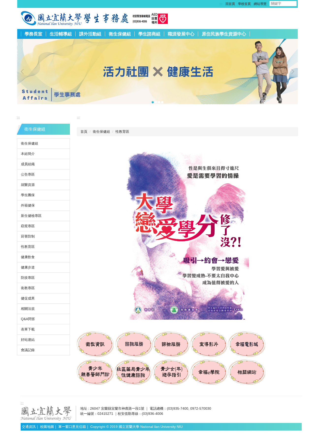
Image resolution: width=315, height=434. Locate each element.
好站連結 (28, 340)
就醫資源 (28, 185)
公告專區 (28, 174)
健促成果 (28, 298)
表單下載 (28, 329)
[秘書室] (106, 18)
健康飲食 (28, 257)
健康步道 (28, 267)
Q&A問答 (28, 319)
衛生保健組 (120, 33)
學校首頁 (244, 4)
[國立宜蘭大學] (51, 18)
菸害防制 (28, 236)
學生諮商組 (149, 33)
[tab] (152, 102)
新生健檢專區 (31, 216)
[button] (23, 71)
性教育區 (28, 247)
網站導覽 (260, 4)
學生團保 (28, 195)
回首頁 (230, 4)
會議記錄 (28, 350)
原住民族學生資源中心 (224, 33)
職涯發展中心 (181, 33)
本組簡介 (28, 154)
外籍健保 (28, 205)
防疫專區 (28, 278)
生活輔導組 (61, 33)
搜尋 (300, 3)
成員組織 (28, 164)
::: (221, 4)
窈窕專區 (28, 226)
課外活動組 (90, 33)
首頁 (83, 132)
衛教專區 (28, 288)
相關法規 (28, 309)
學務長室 (33, 33)
